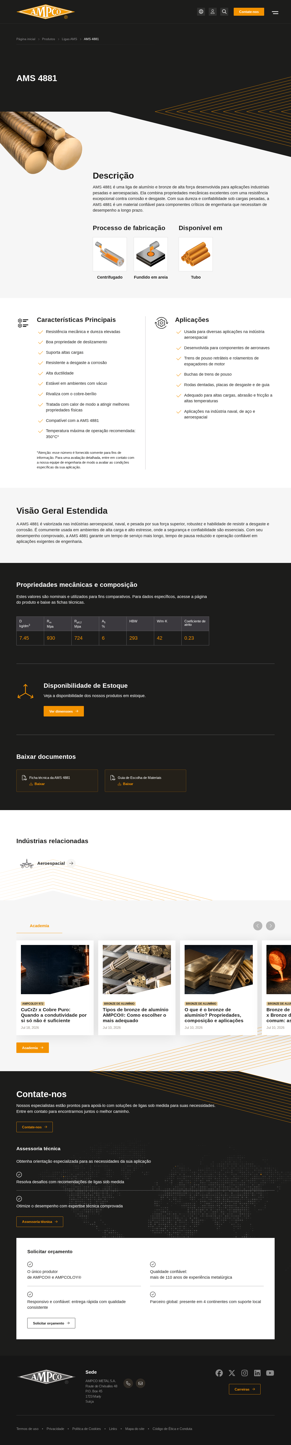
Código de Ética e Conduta (172, 1429)
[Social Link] (219, 1373)
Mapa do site (134, 1429)
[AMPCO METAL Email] (140, 1383)
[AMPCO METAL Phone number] (128, 1383)
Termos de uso (27, 1429)
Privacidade (55, 1429)
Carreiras (242, 1389)
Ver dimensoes (61, 711)
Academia (30, 1048)
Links (113, 1429)
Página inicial (25, 39)
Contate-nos (249, 12)
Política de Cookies (86, 1429)
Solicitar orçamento (48, 1323)
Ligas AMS (69, 39)
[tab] (39, 926)
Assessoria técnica (37, 1222)
